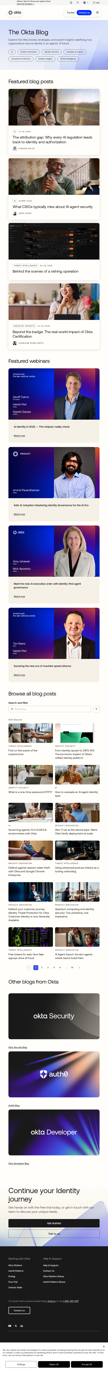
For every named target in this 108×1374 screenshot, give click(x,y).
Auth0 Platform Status (54, 1282)
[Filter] (96, 709)
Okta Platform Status (53, 1276)
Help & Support (50, 1265)
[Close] (104, 1347)
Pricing (11, 1276)
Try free (71, 12)
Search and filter (18, 702)
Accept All (87, 1364)
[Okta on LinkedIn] (21, 1326)
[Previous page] (28, 967)
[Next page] (79, 967)
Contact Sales (15, 1287)
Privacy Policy (29, 1355)
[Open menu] (97, 12)
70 (72, 967)
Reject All (53, 1364)
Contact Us (48, 1271)
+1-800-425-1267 (70, 1301)
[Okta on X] (15, 1326)
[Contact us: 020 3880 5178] (71, 2)
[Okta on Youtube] (9, 1326)
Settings (21, 1364)
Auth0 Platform (15, 1271)
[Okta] (14, 13)
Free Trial (12, 1282)
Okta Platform (15, 1265)
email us (52, 1301)
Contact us (84, 12)
